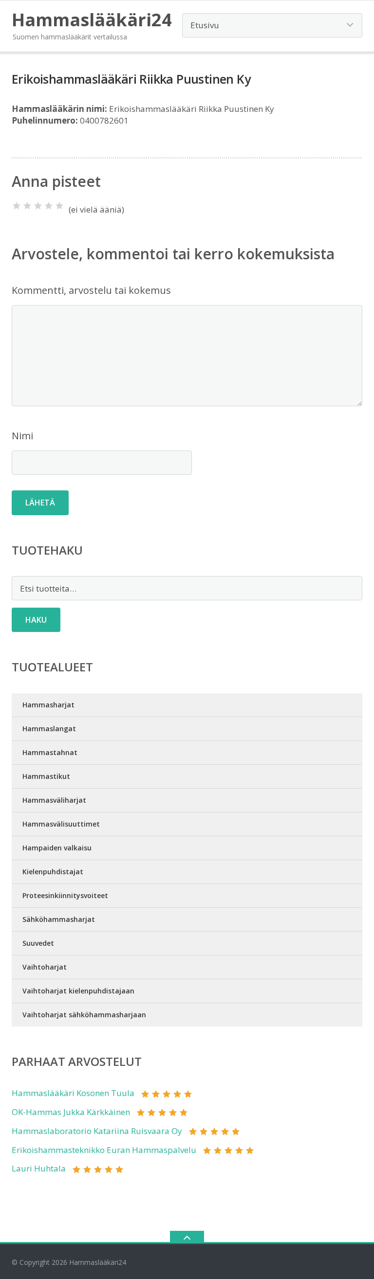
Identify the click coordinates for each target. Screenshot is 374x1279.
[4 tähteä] (49, 206)
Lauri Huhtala (39, 1168)
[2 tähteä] (27, 206)
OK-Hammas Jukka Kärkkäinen (71, 1111)
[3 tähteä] (38, 206)
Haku (36, 619)
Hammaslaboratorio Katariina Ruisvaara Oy (97, 1130)
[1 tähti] (16, 206)
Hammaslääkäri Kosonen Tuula (73, 1093)
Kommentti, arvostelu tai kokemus (91, 290)
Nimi (22, 435)
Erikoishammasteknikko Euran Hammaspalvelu (104, 1149)
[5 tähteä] (59, 206)
